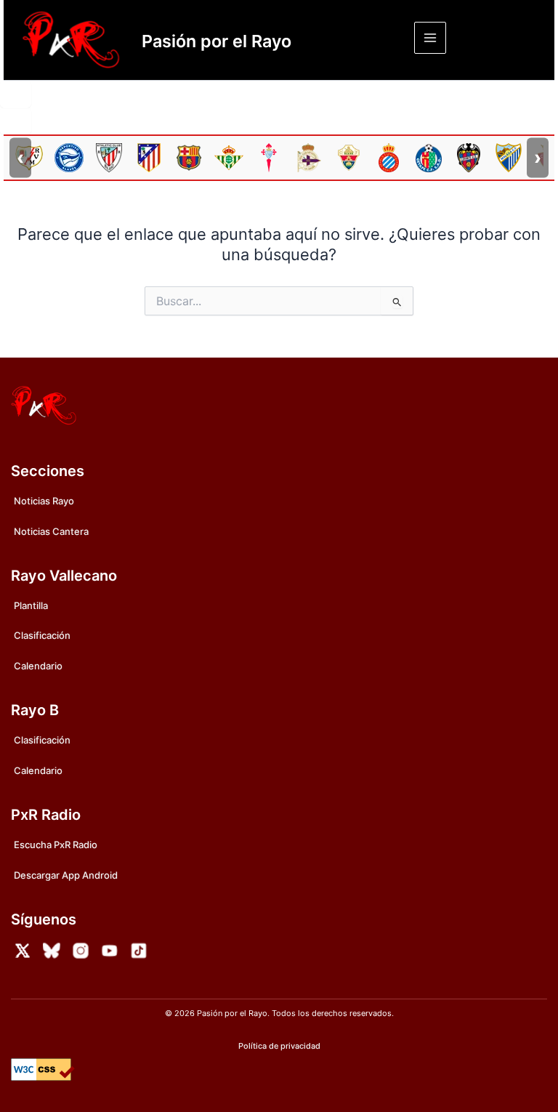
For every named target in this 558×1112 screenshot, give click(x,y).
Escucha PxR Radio (55, 844)
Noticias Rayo (44, 501)
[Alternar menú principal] (430, 38)
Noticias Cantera (51, 531)
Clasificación (42, 635)
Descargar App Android (66, 875)
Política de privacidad (279, 1046)
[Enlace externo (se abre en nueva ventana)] (22, 950)
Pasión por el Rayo (216, 41)
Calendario (38, 666)
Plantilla (31, 605)
